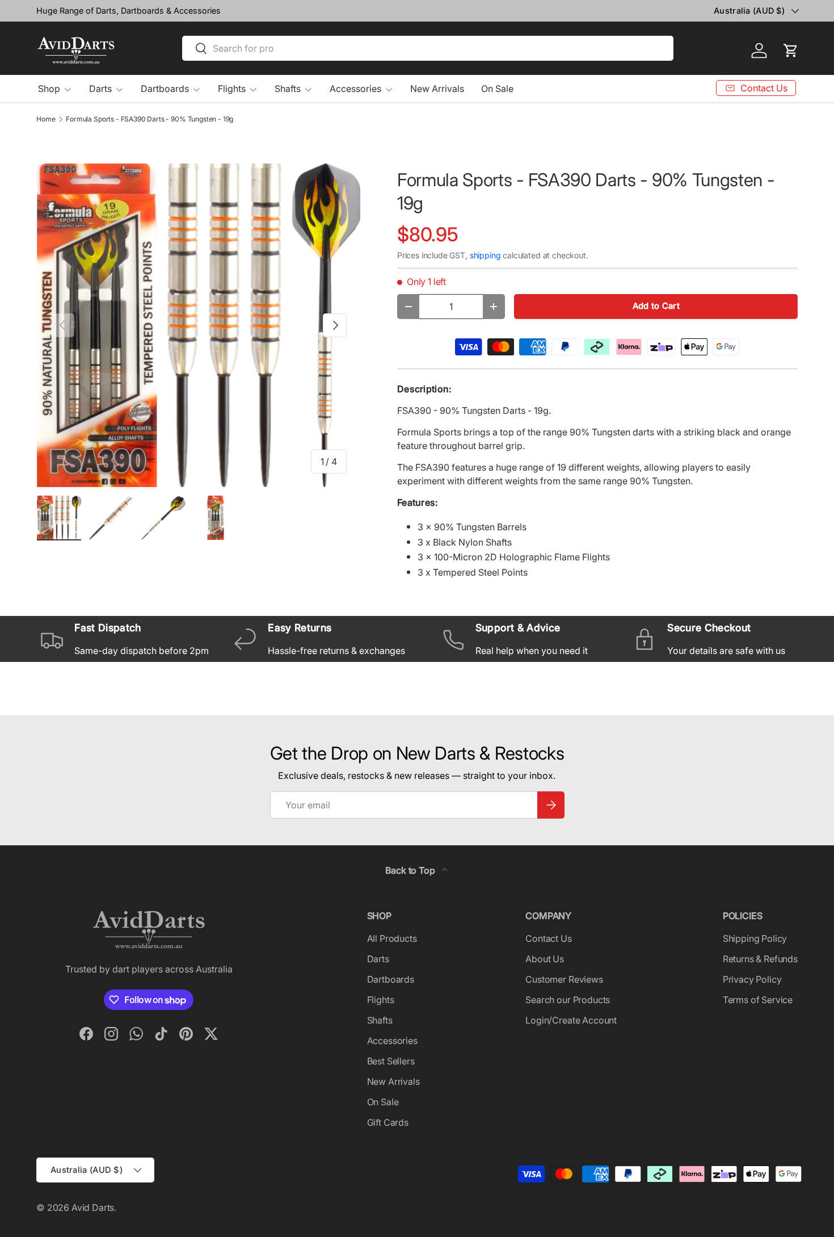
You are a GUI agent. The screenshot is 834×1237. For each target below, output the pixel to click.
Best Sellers (391, 1061)
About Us (544, 959)
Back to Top (411, 870)
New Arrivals (437, 88)
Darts (100, 88)
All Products (392, 938)
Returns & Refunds (760, 959)
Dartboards (165, 88)
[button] (790, 50)
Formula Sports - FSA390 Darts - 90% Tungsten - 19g (149, 119)
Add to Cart (656, 306)
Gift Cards (387, 1122)
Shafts (288, 88)
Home (45, 119)
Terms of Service (758, 999)
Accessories (355, 88)
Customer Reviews (564, 979)
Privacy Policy (752, 979)
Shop (49, 88)
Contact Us (548, 938)
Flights (232, 88)
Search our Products (567, 999)
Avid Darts (92, 1207)
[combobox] (428, 48)
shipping (485, 255)
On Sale (497, 88)
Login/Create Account (571, 1020)
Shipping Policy (755, 938)
